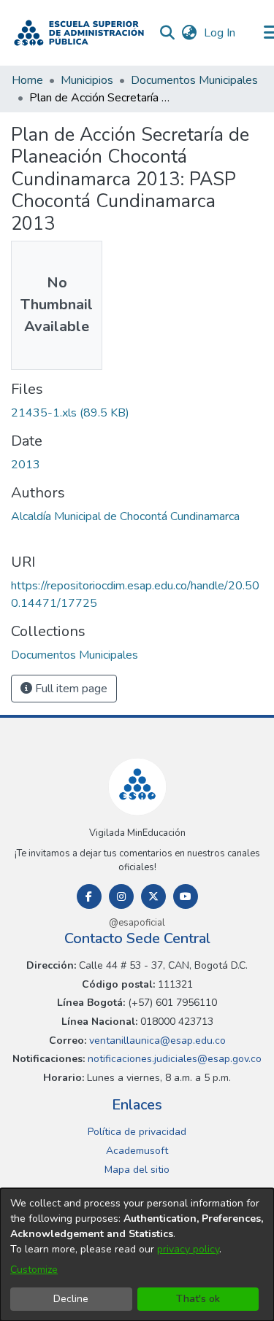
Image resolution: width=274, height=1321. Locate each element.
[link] (70, 413)
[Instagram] (121, 896)
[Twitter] (153, 896)
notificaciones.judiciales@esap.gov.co (173, 1059)
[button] (79, 33)
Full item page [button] (69, 689)
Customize (34, 1270)
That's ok (198, 1299)
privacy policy (188, 1249)
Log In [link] (220, 33)
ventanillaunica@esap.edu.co (156, 1040)
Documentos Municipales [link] (194, 80)
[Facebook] (89, 896)
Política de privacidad (137, 1132)
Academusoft (137, 1151)
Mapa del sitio (137, 1170)
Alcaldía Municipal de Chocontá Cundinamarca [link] (125, 516)
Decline (70, 1299)
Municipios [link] (87, 80)
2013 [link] (25, 465)
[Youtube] (185, 896)
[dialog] (137, 1254)
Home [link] (27, 80)
